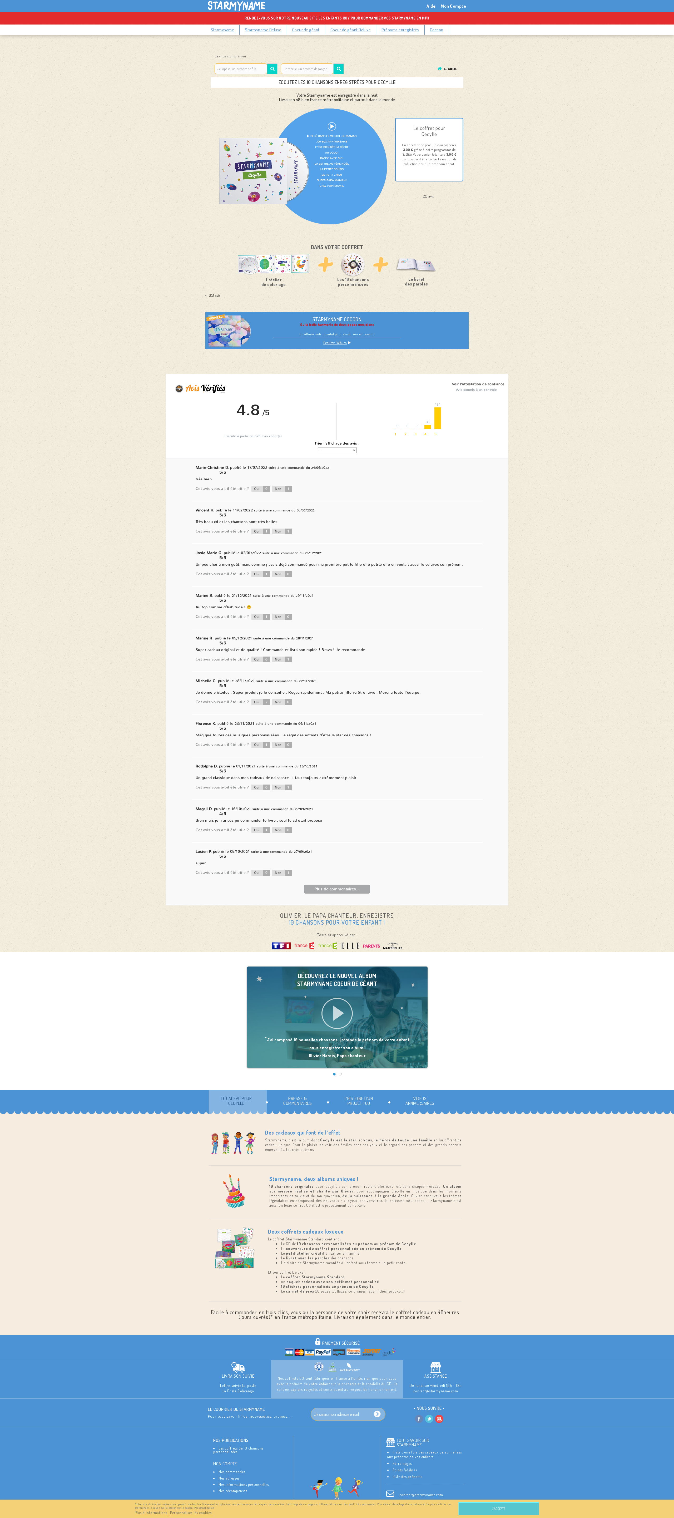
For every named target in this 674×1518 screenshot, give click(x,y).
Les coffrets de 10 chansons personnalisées (238, 1450)
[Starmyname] (239, 6)
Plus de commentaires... (337, 889)
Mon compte (225, 1463)
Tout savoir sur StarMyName (413, 1443)
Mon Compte (453, 6)
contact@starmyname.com (421, 1494)
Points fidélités (405, 1470)
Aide (431, 6)
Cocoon (436, 29)
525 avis (214, 295)
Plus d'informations (151, 1512)
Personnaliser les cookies (191, 1512)
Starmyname (222, 29)
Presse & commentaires (297, 1101)
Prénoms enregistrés (400, 29)
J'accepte (498, 1509)
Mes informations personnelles (244, 1484)
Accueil (450, 69)
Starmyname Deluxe (263, 29)
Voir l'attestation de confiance (478, 384)
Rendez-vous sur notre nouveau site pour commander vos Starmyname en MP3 (337, 18)
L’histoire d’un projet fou (359, 1101)
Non (282, 488)
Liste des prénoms (407, 1476)
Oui (261, 488)
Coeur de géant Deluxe (350, 29)
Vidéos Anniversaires (419, 1101)
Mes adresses (229, 1478)
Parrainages (402, 1463)
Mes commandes (232, 1472)
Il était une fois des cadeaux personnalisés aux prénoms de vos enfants (424, 1454)
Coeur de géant (306, 29)
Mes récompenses (233, 1491)
